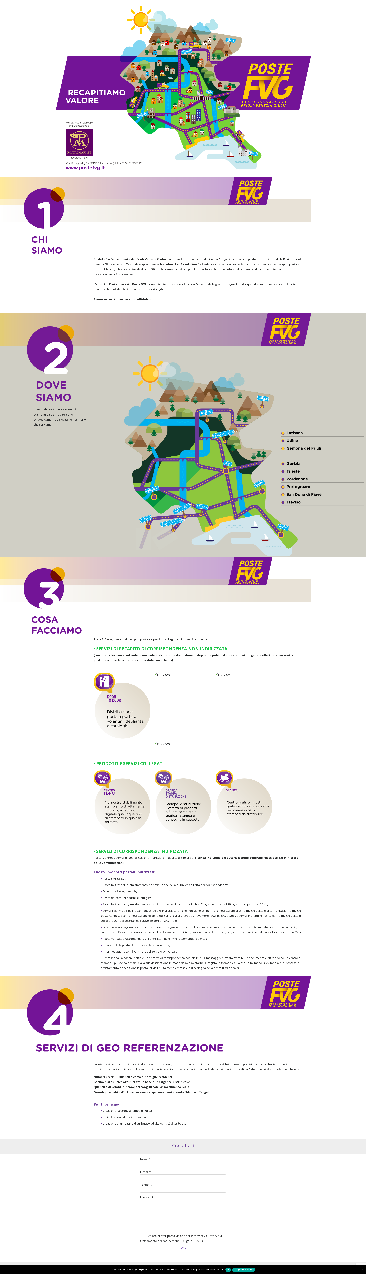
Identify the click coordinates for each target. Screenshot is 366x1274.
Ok (228, 1269)
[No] (362, 1269)
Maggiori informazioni (244, 1269)
